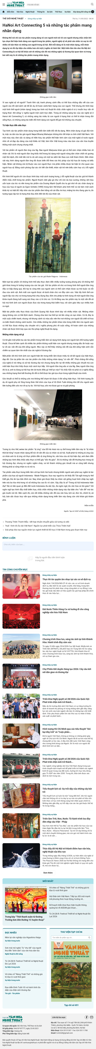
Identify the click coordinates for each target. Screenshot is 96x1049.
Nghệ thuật (30, 12)
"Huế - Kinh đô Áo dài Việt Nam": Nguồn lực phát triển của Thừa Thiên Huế (37, 526)
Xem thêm (48, 873)
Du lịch (49, 12)
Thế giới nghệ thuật (13, 18)
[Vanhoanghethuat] (3, 12)
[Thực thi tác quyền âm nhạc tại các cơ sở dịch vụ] (21, 586)
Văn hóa (20, 12)
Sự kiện (68, 12)
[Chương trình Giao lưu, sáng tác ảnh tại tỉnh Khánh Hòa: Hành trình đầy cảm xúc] (21, 646)
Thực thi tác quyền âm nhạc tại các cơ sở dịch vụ (66, 579)
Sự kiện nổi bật (33, 5)
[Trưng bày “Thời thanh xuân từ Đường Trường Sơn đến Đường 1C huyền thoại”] (26, 900)
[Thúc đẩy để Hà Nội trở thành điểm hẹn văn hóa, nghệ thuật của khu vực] (21, 855)
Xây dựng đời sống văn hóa (83, 12)
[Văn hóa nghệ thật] (12, 1022)
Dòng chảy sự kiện (35, 19)
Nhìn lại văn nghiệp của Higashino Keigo (23, 937)
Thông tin (41, 12)
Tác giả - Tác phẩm (12, 993)
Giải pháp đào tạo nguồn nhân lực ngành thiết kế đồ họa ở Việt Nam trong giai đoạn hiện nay (46, 530)
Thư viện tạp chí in (71, 932)
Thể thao (58, 12)
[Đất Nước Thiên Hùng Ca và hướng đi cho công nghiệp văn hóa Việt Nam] (21, 616)
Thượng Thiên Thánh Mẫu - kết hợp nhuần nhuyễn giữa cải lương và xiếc (37, 522)
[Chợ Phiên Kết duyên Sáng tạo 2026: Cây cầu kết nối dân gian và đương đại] (21, 676)
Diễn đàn (10, 12)
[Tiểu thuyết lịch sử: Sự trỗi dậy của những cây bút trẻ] (21, 795)
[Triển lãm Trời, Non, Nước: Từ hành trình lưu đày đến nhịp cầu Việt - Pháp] (21, 825)
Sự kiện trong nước (12, 941)
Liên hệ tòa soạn (58, 1017)
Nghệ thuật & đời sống (14, 954)
